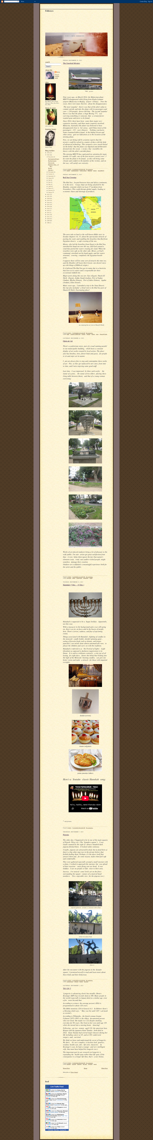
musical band (70, 981)
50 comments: (89, 169)
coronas (48, 1096)
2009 (48, 220)
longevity (90, 1064)
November (51, 172)
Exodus (83, 334)
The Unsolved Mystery (53, 159)
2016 (48, 206)
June (49, 182)
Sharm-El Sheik (103, 334)
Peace (48, 1120)
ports (97, 334)
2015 (48, 208)
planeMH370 (101, 170)
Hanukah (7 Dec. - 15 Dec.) (73, 585)
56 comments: (89, 577)
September (51, 176)
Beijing (68, 170)
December (51, 157)
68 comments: (89, 333)
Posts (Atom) (74, 1072)
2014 (48, 210)
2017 (48, 204)
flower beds (79, 578)
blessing (69, 1064)
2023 (48, 155)
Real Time (56, 1130)
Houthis (88, 334)
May (49, 184)
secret (95, 1064)
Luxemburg (60, 1100)
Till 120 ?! (50, 170)
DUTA (58, 72)
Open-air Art (51, 163)
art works (69, 578)
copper (48, 1128)
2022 (48, 194)
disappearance (74, 170)
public (91, 578)
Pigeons (50, 168)
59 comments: (89, 828)
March (50, 188)
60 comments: (89, 1063)
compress (49, 1124)
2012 (48, 214)
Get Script (50, 1130)
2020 (48, 198)
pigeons (76, 981)
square (81, 981)
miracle (93, 334)
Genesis (74, 1064)
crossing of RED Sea (75, 334)
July (49, 180)
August (50, 178)
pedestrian (85, 578)
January (50, 192)
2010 (48, 218)
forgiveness (57, 1104)
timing (47, 1108)
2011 (48, 216)
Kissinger (79, 1064)
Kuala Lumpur (83, 170)
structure (86, 981)
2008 (48, 222)
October (50, 174)
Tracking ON (63, 1130)
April (49, 186)
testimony (57, 1091)
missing (95, 170)
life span (85, 1064)
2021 (48, 196)
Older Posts (104, 1068)
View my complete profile (57, 76)
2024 (48, 153)
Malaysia (90, 170)
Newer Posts (66, 1068)
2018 (48, 202)
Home (85, 1068)
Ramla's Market (54, 1112)
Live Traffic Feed (56, 1087)
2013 (48, 212)
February (50, 190)
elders (73, 578)
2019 (48, 200)
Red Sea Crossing (52, 161)
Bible (68, 334)
